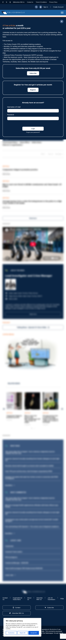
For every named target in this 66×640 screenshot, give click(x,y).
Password (10, 115)
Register (33, 90)
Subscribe (33, 73)
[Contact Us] (13, 2)
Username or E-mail (13, 107)
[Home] (13, 12)
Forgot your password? (33, 132)
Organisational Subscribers (17, 598)
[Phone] (10, 2)
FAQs (62, 598)
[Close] (61, 21)
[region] (22, 627)
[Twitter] (6, 2)
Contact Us (30, 2)
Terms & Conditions (41, 2)
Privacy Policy (53, 2)
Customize (11, 633)
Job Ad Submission (51, 598)
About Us (29, 598)
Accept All (34, 633)
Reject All (22, 633)
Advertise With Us (19, 2)
